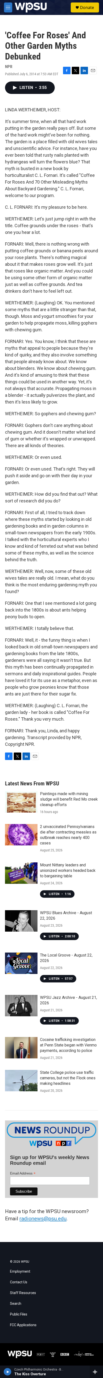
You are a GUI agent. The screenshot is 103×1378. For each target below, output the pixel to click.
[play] (7, 1371)
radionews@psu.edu (43, 1219)
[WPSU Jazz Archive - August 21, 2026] (21, 1005)
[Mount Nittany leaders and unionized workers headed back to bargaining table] (21, 873)
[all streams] (96, 1372)
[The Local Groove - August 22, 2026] (21, 963)
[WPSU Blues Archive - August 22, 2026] (21, 921)
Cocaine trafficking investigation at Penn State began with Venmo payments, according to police (68, 1045)
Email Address (23, 1173)
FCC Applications (23, 1325)
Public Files (18, 1314)
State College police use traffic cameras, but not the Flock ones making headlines (68, 1078)
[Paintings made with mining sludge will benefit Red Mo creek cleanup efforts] (21, 802)
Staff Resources (23, 1293)
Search (15, 1304)
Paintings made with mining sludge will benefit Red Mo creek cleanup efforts (69, 799)
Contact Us (18, 1282)
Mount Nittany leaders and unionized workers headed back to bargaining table (68, 870)
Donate (87, 7)
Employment (20, 1271)
